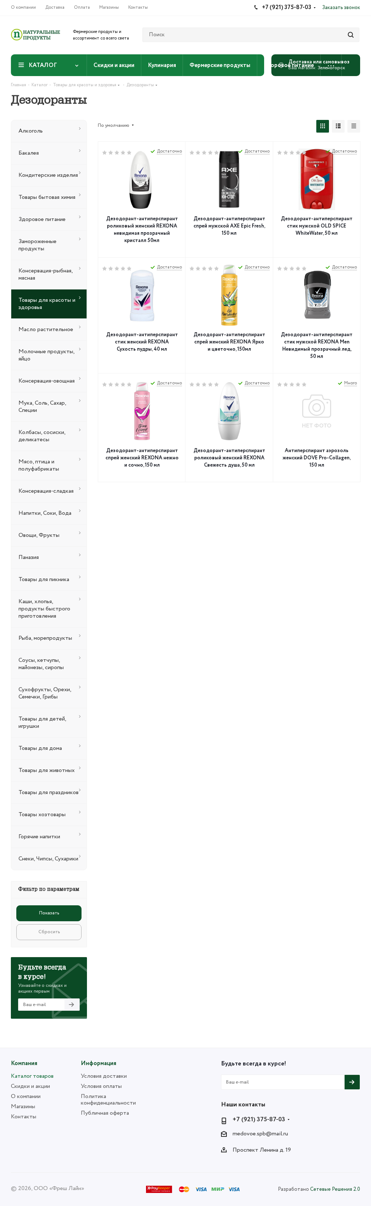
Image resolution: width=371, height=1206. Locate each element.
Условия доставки (104, 1076)
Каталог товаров (32, 1076)
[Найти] (350, 35)
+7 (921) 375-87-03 (259, 1120)
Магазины (23, 1106)
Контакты (23, 1117)
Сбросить (49, 932)
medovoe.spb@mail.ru (260, 1134)
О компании (26, 1096)
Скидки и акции (30, 1086)
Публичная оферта (105, 1113)
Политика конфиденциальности (108, 1099)
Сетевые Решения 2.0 (335, 1189)
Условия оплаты (101, 1086)
